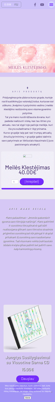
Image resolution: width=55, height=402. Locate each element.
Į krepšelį (32, 181)
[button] (51, 4)
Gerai (27, 398)
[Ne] (51, 392)
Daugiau (27, 378)
